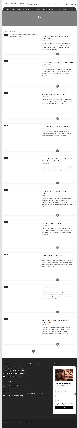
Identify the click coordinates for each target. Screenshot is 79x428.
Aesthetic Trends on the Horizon (53, 256)
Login (64, 9)
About (8, 9)
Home (5, 9)
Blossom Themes (20, 423)
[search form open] (73, 9)
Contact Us (59, 9)
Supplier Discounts (52, 9)
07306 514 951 (33, 4)
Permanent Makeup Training (51, 223)
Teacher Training (20, 9)
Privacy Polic (13, 395)
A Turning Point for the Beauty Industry (55, 127)
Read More (56, 54)
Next (71, 351)
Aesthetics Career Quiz (42, 9)
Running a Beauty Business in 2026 (53, 94)
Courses (13, 9)
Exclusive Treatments (30, 9)
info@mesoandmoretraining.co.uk (51, 4)
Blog (6, 35)
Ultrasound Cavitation (49, 288)
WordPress (32, 423)
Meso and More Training (13, 4)
